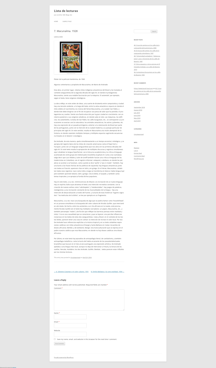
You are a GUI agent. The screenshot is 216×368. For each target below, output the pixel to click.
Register (136, 148)
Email (57, 322)
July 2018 (137, 113)
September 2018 (139, 107)
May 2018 (137, 118)
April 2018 (137, 121)
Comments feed (139, 156)
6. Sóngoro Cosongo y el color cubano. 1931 (71, 272)
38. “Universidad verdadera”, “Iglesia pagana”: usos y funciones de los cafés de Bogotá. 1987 (147, 58)
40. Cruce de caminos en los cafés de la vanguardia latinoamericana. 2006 (147, 91)
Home (56, 21)
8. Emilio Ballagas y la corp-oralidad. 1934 (107, 272)
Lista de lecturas (66, 11)
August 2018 (138, 110)
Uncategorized (75, 257)
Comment (58, 288)
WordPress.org (139, 159)
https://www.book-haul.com (143, 88)
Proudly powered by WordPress (64, 357)
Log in (136, 151)
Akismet (14, 367)
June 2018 (137, 115)
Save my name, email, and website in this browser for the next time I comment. (87, 339)
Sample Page (67, 21)
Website (57, 330)
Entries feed (138, 153)
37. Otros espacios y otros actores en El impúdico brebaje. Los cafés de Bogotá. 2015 (147, 67)
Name (57, 313)
